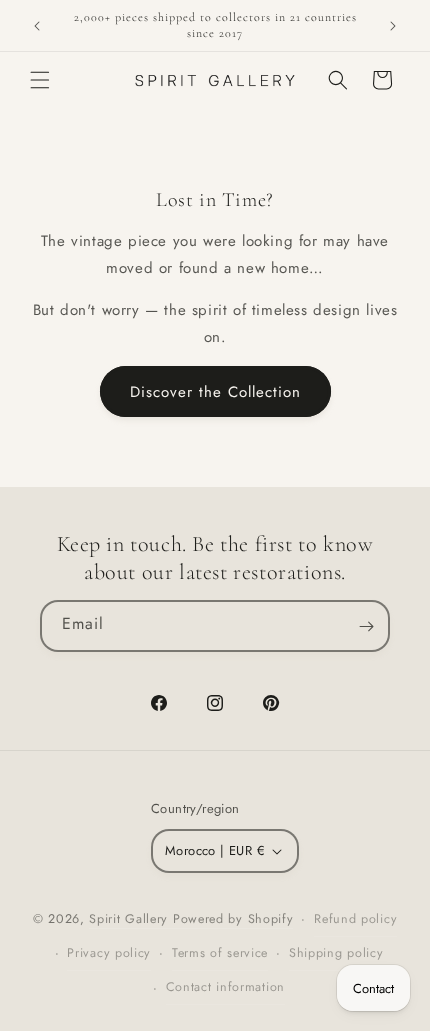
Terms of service (220, 953)
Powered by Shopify (233, 919)
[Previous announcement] (37, 26)
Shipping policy (336, 953)
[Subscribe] (366, 626)
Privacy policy (109, 953)
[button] (40, 80)
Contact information (225, 987)
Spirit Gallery (131, 919)
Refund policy (355, 919)
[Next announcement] (393, 26)
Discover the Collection (215, 392)
